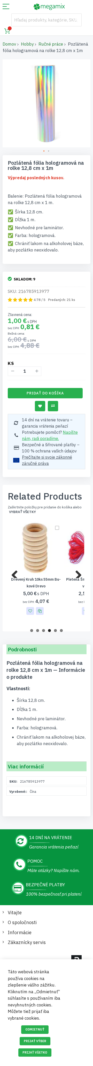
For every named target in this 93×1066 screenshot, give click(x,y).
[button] (44, 151)
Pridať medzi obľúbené (40, 406)
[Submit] (75, 19)
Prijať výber (35, 1041)
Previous (16, 573)
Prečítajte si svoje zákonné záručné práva (47, 460)
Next (76, 573)
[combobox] (46, 19)
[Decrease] (12, 371)
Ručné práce (50, 44)
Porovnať (53, 406)
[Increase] (36, 371)
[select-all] (22, 512)
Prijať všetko (34, 1052)
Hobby (27, 44)
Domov (9, 44)
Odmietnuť (34, 1029)
